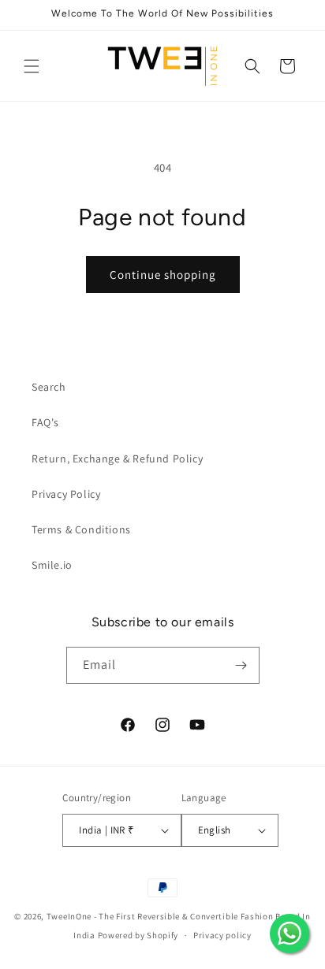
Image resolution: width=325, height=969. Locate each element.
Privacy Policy (66, 494)
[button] (31, 66)
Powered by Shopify (138, 935)
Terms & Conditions (81, 529)
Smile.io (52, 565)
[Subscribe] (241, 665)
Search (49, 387)
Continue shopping (163, 274)
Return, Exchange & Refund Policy (117, 458)
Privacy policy (222, 935)
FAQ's (45, 422)
